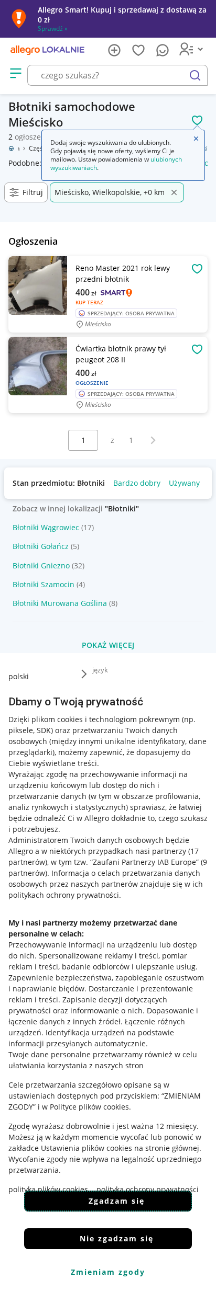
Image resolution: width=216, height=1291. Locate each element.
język (100, 670)
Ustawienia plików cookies (86, 1148)
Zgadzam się (117, 1201)
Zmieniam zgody (108, 1272)
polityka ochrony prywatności (147, 1189)
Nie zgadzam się (117, 1238)
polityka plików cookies (48, 1189)
